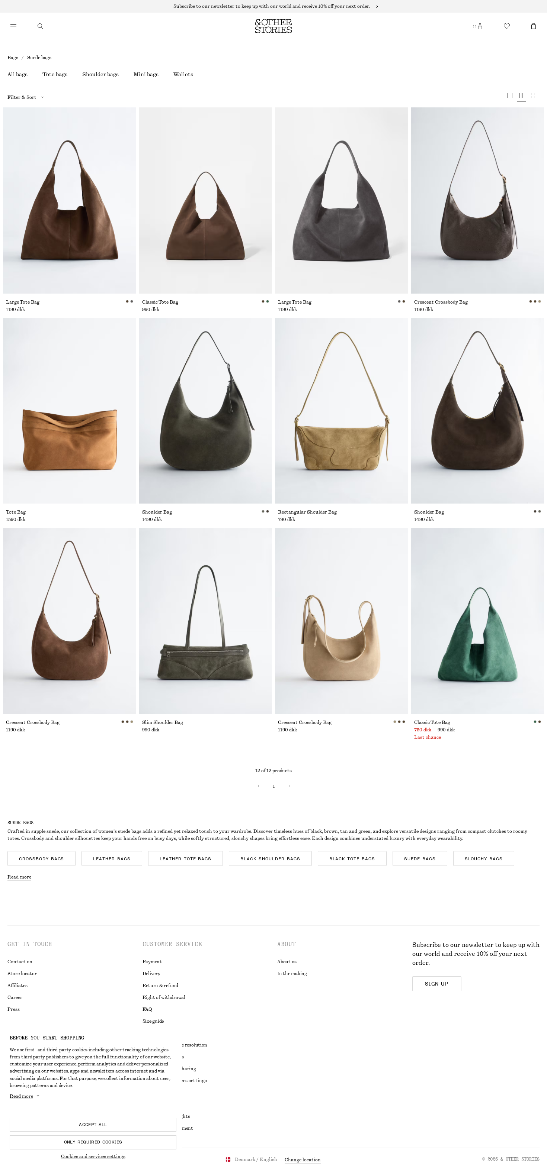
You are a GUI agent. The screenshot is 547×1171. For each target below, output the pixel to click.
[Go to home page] (273, 26)
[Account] (480, 26)
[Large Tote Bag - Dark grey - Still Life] (341, 200)
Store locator (22, 973)
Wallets (183, 74)
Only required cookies (93, 1142)
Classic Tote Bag (160, 302)
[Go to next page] (289, 786)
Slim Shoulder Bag (162, 722)
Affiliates (17, 985)
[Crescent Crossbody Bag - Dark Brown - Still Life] (477, 200)
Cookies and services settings (93, 1156)
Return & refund (160, 985)
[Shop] (13, 26)
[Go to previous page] (258, 786)
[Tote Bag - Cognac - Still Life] (69, 411)
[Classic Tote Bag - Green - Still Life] (477, 621)
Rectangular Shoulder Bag (307, 512)
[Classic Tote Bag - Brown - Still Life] (205, 200)
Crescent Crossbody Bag (441, 302)
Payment (152, 962)
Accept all (93, 1124)
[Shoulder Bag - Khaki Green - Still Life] (205, 411)
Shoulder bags (100, 74)
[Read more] (273, 6)
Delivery (151, 973)
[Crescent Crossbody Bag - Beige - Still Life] (341, 621)
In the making (292, 973)
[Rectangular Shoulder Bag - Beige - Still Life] (341, 411)
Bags (12, 57)
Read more (19, 877)
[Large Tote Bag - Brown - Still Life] (69, 200)
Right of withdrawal (164, 997)
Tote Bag (16, 512)
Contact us (19, 962)
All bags (17, 74)
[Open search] (40, 26)
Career (14, 997)
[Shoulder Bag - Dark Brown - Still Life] (477, 411)
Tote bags (54, 74)
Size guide (153, 1021)
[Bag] (533, 26)
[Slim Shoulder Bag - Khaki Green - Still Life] (205, 621)
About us (287, 962)
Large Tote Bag (22, 302)
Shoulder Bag (157, 512)
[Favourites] (506, 26)
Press (13, 1009)
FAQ (147, 1009)
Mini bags (146, 74)
